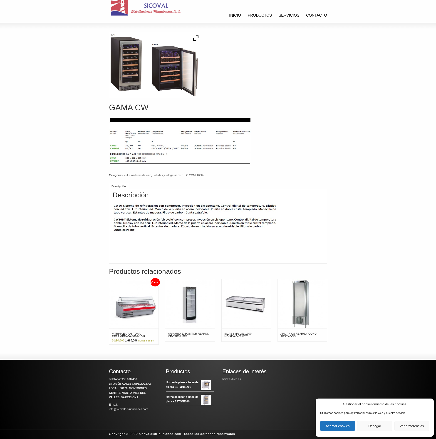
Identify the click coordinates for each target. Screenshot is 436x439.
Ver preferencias (412, 426)
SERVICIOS (289, 15)
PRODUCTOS (260, 15)
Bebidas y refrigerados (167, 175)
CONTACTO (316, 15)
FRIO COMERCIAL (193, 175)
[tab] (118, 186)
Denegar (374, 426)
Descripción (118, 186)
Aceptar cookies (338, 426)
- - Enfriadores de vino (137, 175)
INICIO (235, 15)
